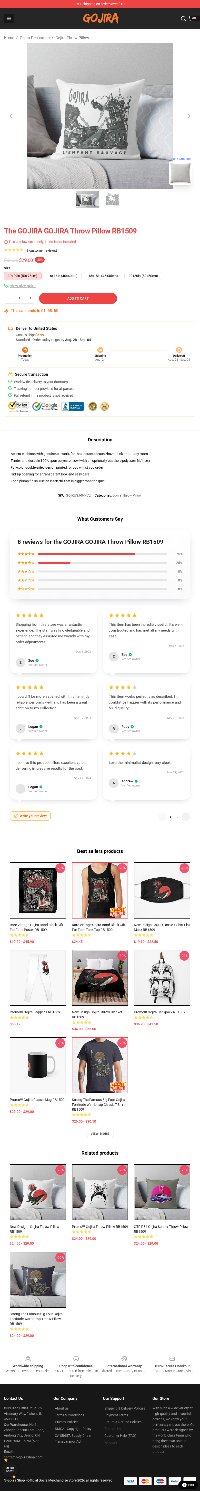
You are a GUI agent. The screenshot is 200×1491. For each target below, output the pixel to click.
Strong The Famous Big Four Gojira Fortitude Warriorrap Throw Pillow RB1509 (36, 1319)
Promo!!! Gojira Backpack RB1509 (159, 1012)
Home (9, 38)
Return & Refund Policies (122, 1422)
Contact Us (112, 1429)
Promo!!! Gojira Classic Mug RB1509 (37, 1100)
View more (100, 1133)
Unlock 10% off (10, 1469)
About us (62, 1408)
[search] (183, 18)
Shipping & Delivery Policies (124, 1408)
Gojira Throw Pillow (72, 38)
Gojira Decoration (35, 38)
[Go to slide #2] (112, 199)
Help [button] (191, 1485)
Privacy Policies (66, 1422)
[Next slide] (188, 116)
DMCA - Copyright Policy (73, 1429)
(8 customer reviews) (41, 250)
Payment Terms (116, 1415)
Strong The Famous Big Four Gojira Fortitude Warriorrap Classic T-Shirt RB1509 (98, 1104)
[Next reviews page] (185, 816)
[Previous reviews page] (162, 816)
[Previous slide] (11, 116)
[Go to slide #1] (87, 199)
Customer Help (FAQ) (120, 1435)
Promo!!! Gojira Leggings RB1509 (35, 1012)
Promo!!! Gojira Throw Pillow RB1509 (100, 1227)
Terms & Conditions (69, 1415)
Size (7, 268)
